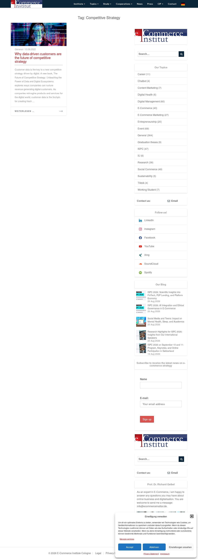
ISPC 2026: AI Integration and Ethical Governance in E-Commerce (166, 307)
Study (106, 3)
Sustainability (145, 176)
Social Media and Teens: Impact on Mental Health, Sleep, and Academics (166, 320)
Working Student (147, 189)
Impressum (165, 553)
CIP (160, 3)
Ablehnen (154, 547)
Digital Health (145, 94)
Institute (79, 3)
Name (143, 379)
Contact (172, 3)
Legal (98, 553)
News (140, 3)
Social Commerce (147, 169)
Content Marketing (148, 88)
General (19, 49)
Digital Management (149, 101)
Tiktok (141, 183)
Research (143, 162)
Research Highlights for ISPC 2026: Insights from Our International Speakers (165, 334)
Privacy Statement (151, 553)
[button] (191, 516)
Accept (129, 547)
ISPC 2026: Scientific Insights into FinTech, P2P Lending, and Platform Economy (165, 295)
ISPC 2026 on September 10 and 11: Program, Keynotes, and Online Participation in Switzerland (166, 347)
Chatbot (142, 81)
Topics (93, 3)
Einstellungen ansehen (180, 547)
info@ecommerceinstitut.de (152, 506)
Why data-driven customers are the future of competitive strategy (38, 57)
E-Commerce (145, 108)
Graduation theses (148, 142)
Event (141, 128)
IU (139, 155)
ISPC (141, 149)
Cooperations (123, 3)
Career (141, 74)
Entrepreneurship (147, 121)
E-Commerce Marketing (151, 115)
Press (150, 3)
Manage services (127, 539)
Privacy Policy (113, 553)
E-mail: (144, 398)
